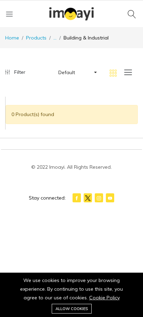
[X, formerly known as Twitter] (88, 197)
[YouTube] (110, 197)
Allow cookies (72, 308)
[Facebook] (77, 197)
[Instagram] (99, 197)
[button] (77, 72)
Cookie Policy (104, 297)
